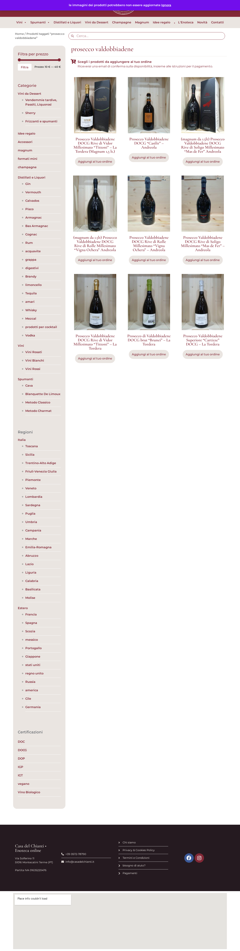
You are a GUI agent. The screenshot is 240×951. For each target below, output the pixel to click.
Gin (28, 184)
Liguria (30, 572)
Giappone (32, 656)
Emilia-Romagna (38, 547)
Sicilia (29, 454)
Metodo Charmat (38, 411)
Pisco (29, 209)
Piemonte (33, 480)
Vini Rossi (32, 369)
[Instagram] (199, 858)
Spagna (31, 623)
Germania (33, 707)
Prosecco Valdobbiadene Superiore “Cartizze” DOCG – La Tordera (202, 340)
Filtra (24, 67)
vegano (23, 784)
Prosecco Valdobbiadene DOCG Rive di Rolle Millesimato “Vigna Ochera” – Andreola (149, 243)
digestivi (32, 268)
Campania (33, 530)
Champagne (121, 22)
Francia (31, 614)
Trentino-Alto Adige (40, 463)
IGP (20, 767)
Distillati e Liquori (67, 22)
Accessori (25, 142)
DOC (21, 741)
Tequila (31, 293)
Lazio (29, 564)
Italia (22, 440)
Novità (202, 22)
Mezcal (30, 318)
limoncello (33, 285)
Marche (31, 539)
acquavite (33, 251)
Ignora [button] (166, 5)
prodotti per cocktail (41, 327)
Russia (30, 682)
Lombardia (33, 497)
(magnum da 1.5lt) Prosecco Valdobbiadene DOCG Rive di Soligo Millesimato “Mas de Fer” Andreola (203, 145)
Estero (23, 608)
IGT (20, 775)
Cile (28, 698)
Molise (30, 598)
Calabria (31, 581)
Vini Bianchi (34, 360)
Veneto (30, 488)
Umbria (31, 522)
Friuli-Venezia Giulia (41, 471)
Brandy (30, 276)
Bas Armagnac (36, 226)
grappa (30, 259)
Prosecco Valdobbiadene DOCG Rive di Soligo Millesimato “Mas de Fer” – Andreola (203, 243)
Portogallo (33, 648)
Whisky (31, 310)
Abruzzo (31, 555)
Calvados (32, 200)
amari (29, 302)
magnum (25, 150)
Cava (29, 385)
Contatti (217, 22)
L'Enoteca (186, 22)
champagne (27, 167)
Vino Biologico (29, 792)
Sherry (30, 113)
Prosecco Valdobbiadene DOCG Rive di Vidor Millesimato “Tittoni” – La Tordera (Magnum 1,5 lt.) (95, 145)
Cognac (31, 234)
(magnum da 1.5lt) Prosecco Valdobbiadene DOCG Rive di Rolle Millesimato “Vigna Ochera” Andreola (95, 243)
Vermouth (33, 192)
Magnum (142, 22)
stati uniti (32, 665)
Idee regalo (161, 22)
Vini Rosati (33, 352)
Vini (19, 22)
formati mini (27, 159)
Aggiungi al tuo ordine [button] (95, 161)
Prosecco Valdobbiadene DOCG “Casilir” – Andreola (149, 143)
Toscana (31, 446)
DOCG (22, 750)
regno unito (34, 673)
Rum (29, 243)
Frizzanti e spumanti (41, 121)
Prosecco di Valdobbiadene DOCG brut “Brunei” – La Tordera (149, 340)
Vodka (30, 335)
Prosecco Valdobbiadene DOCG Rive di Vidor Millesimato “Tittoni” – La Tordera (95, 342)
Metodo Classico (37, 402)
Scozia (30, 631)
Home (19, 34)
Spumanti (38, 22)
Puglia (30, 513)
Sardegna (32, 505)
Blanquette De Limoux (42, 394)
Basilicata (32, 589)
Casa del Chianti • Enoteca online (30, 848)
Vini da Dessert (96, 22)
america (31, 690)
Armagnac (33, 217)
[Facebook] (189, 858)
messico (31, 639)
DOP (21, 758)
